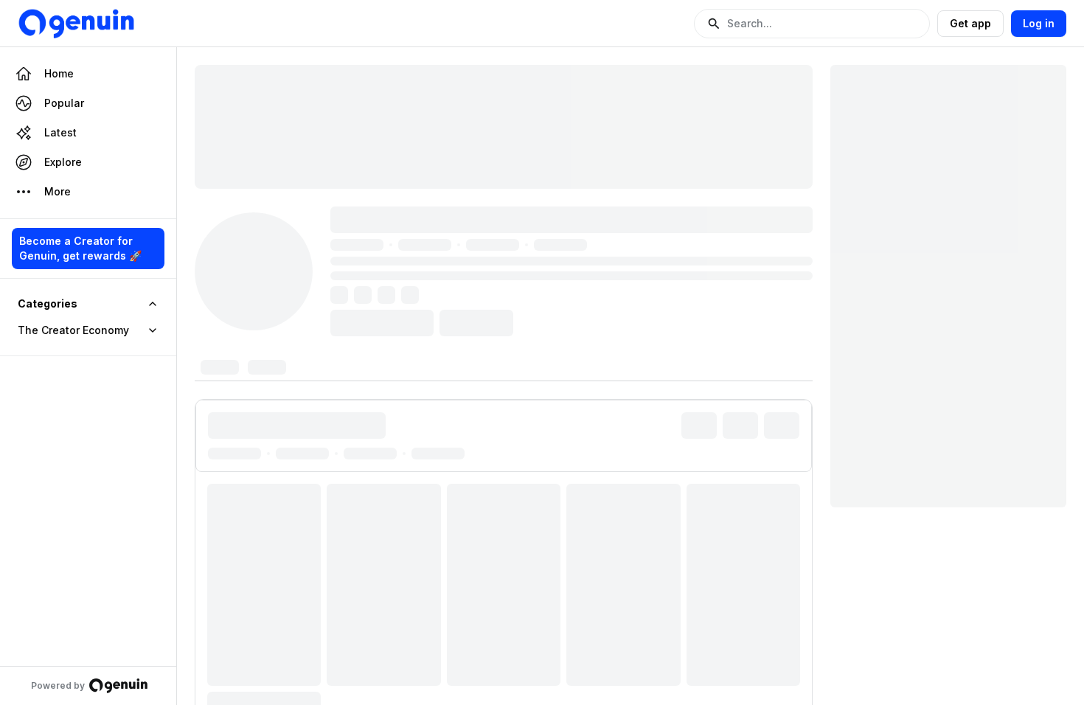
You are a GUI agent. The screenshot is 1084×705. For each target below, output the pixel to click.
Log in (1039, 23)
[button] (812, 23)
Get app (970, 23)
